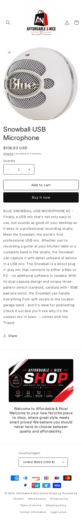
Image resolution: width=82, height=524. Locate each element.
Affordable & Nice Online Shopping (38, 493)
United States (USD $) (39, 462)
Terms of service (30, 505)
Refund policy (37, 498)
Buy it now (41, 197)
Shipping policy (56, 505)
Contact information (33, 512)
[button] (8, 22)
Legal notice (58, 512)
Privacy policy (59, 498)
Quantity (9, 160)
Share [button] (12, 336)
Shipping (8, 153)
